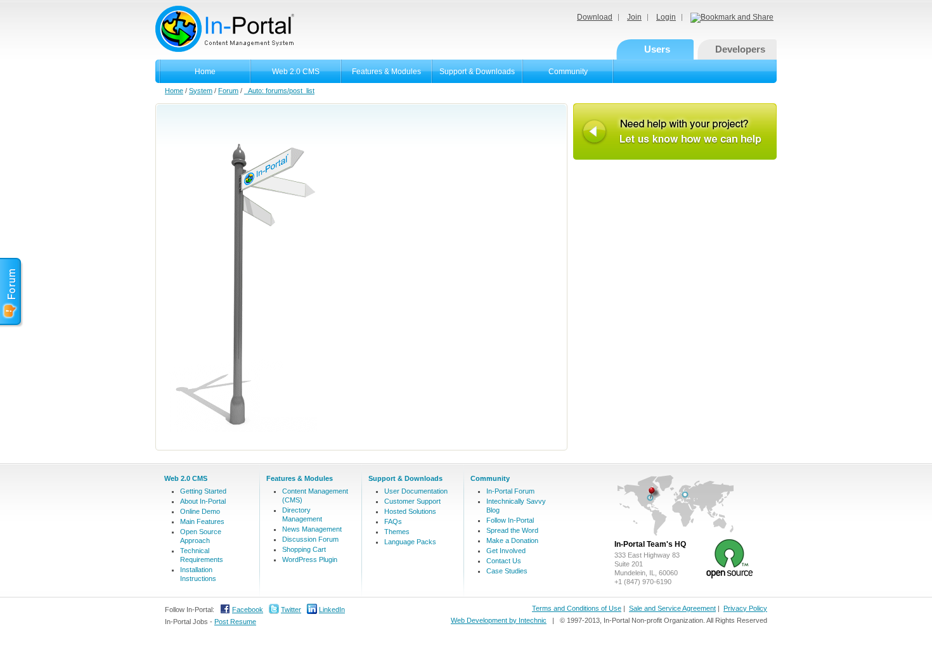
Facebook (247, 609)
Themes (397, 531)
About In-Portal (203, 501)
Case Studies (506, 571)
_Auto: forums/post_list (279, 90)
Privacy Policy (745, 608)
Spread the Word (512, 530)
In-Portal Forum (510, 491)
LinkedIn (332, 609)
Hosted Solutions (410, 511)
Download (594, 17)
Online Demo (200, 511)
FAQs (393, 521)
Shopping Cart (304, 549)
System (200, 90)
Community (568, 71)
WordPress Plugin (309, 559)
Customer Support (412, 501)
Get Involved (506, 550)
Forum (228, 90)
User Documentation (416, 491)
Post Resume (235, 621)
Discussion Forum (310, 539)
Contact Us (503, 561)
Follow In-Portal (510, 520)
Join (634, 17)
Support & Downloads (477, 71)
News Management (312, 529)
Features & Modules (386, 71)
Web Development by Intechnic (499, 620)
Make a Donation (512, 540)
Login (666, 17)
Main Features (202, 521)
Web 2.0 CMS (296, 71)
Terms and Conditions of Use (576, 608)
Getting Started (203, 491)
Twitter (291, 609)
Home (205, 71)
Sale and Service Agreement (672, 608)
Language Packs (410, 542)
